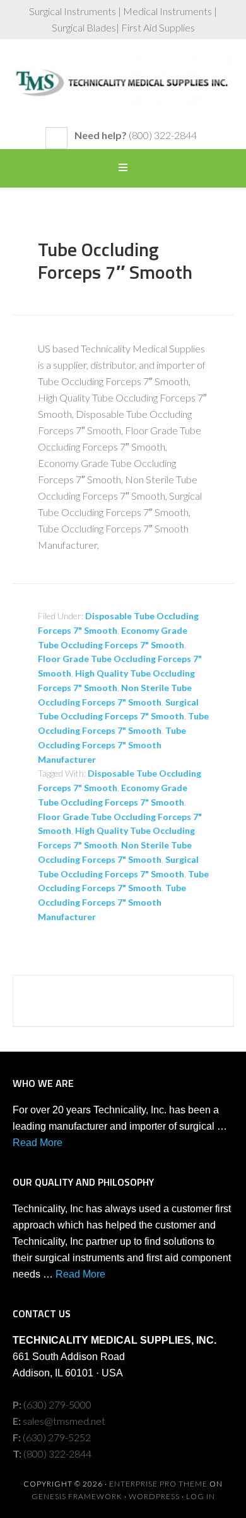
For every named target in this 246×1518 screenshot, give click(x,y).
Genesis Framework (77, 1496)
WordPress (154, 1496)
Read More (37, 1142)
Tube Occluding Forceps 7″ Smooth (115, 260)
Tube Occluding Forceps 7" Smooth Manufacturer (112, 745)
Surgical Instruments (123, 89)
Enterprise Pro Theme (158, 1483)
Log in (200, 1496)
